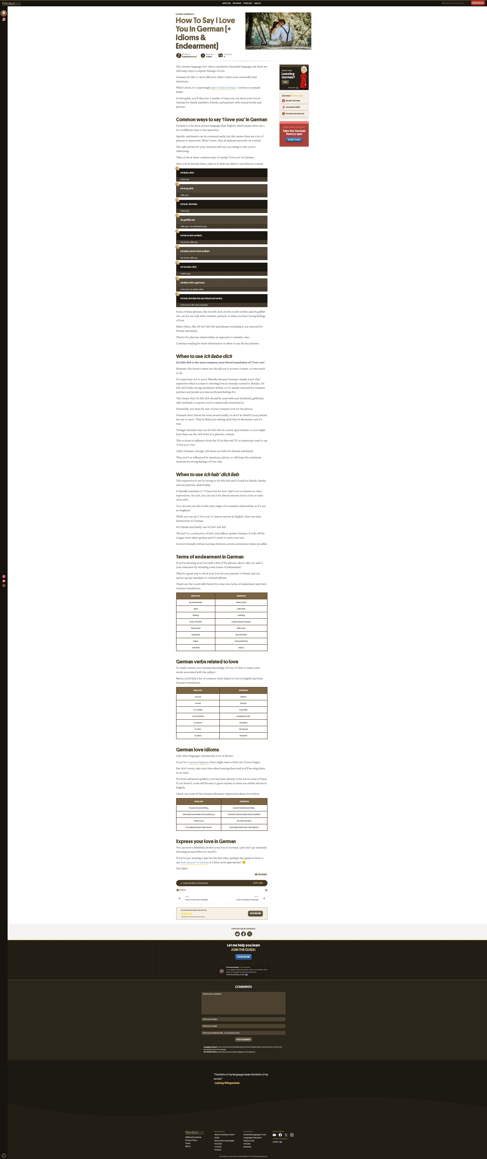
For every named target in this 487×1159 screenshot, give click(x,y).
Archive (217, 1150)
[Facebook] (243, 934)
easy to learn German (223, 87)
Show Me (255, 913)
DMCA (188, 1146)
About (257, 3)
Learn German (184, 14)
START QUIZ (294, 139)
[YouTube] (274, 1135)
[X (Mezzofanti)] (286, 1135)
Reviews (237, 3)
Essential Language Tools (255, 1134)
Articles (226, 3)
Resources (477, 3)
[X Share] (249, 934)
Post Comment (243, 1040)
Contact (218, 1147)
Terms (187, 1143)
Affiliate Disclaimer (193, 1137)
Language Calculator (253, 1137)
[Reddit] (237, 934)
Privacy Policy (191, 1140)
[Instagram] (291, 1135)
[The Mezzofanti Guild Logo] (11, 3)
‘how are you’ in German (194, 862)
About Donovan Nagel (224, 1140)
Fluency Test (249, 1140)
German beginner (198, 762)
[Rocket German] (4, 576)
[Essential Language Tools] (4, 19)
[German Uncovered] (4, 585)
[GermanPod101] (4, 581)
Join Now (243, 956)
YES (285, 82)
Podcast (247, 3)
